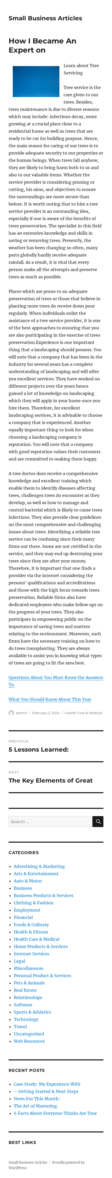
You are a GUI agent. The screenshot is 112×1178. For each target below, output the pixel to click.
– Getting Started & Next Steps (46, 1091)
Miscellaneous (28, 968)
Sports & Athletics (32, 1012)
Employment (27, 910)
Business (23, 888)
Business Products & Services (43, 895)
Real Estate (25, 990)
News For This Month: (37, 1098)
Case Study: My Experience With (47, 1084)
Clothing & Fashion (34, 902)
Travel (20, 1026)
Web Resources (29, 1041)
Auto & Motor (28, 881)
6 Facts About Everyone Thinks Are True (55, 1113)
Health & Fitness (31, 931)
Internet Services (31, 953)
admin (21, 713)
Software (23, 1004)
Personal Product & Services (42, 975)
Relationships (28, 997)
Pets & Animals (29, 982)
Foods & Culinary (31, 924)
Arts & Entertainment (36, 873)
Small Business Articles (45, 18)
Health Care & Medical (83, 713)
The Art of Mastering (35, 1106)
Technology (26, 1019)
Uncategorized (29, 1033)
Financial (23, 917)
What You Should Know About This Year (50, 699)
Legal (19, 961)
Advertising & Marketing (39, 866)
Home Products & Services (41, 946)
